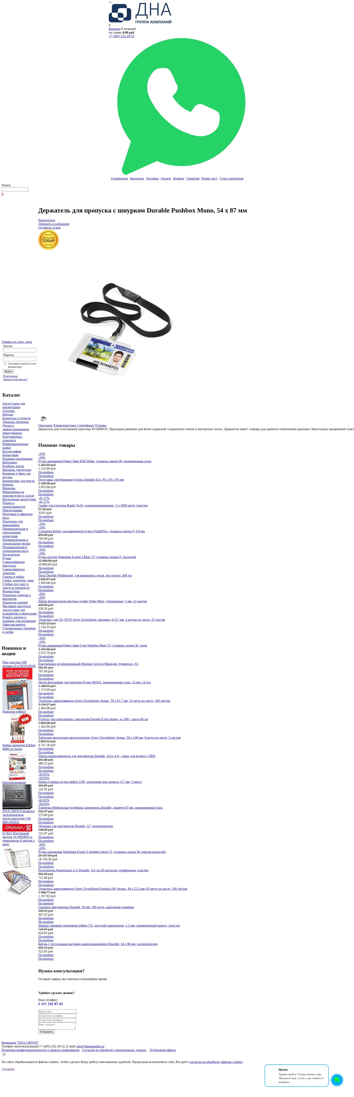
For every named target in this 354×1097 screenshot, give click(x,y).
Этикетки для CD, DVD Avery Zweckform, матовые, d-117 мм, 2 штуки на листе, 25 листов (101, 619)
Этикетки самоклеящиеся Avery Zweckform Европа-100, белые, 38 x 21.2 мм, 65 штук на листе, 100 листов (112, 888)
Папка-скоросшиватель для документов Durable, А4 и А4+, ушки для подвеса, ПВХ (96, 756)
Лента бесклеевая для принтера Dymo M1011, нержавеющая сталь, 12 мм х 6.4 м (94, 682)
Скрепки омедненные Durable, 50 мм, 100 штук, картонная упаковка (86, 907)
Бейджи (7, 414)
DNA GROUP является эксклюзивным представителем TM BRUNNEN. (18, 816)
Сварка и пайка (13, 576)
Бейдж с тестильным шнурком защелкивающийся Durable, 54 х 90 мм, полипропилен (98, 944)
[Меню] (110, 2)
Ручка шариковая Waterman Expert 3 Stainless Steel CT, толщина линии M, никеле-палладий (102, 852)
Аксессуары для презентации (13, 405)
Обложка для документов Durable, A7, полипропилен (75, 826)
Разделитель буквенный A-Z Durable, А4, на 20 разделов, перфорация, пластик (93, 870)
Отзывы (100, 425)
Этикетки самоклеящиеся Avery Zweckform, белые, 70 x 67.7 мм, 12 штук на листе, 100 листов (104, 700)
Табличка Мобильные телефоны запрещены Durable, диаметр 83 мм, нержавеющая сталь (100, 807)
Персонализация (14, 782)
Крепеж (7, 484)
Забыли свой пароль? (15, 379)
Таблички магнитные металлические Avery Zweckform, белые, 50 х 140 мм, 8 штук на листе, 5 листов (109, 737)
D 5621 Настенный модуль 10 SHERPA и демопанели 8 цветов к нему (18, 838)
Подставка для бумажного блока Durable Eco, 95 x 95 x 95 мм (81, 479)
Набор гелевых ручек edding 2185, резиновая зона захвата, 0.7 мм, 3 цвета (90, 782)
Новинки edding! (14, 711)
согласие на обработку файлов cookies (215, 1062)
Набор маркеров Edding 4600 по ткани (18, 747)
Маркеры (8, 488)
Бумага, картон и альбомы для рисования (19, 619)
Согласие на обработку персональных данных (114, 1050)
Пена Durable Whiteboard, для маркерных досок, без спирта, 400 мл (85, 575)
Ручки (6, 558)
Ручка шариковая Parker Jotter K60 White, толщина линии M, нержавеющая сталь (94, 461)
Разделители (11, 554)
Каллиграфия (11, 451)
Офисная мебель (13, 624)
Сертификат (85, 425)
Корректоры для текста (18, 481)
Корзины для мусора (16, 470)
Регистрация (10, 376)
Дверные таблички (15, 422)
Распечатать (46, 220)
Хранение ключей (15, 602)
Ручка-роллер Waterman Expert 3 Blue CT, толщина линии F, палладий (87, 557)
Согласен (8, 1069)
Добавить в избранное (53, 224)
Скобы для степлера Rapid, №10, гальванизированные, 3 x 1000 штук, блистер (93, 505)
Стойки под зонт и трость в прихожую (16, 585)
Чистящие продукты (16, 606)
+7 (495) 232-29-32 (121, 36)
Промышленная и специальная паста (15, 549)
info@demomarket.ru (90, 1046)
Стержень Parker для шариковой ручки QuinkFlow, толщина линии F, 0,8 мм (91, 531)
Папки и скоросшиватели (13, 504)
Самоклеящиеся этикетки (13, 571)
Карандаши (10, 455)
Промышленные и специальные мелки (16, 541)
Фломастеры (11, 591)
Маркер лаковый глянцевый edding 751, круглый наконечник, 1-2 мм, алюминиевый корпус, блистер (109, 925)
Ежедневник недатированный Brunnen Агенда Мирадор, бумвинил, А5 (88, 664)
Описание (45, 425)
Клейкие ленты (13, 466)
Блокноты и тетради (16, 418)
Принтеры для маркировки (12, 523)
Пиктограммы (12, 510)
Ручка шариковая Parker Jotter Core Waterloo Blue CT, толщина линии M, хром (92, 645)
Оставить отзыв (49, 227)
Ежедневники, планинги (12, 438)
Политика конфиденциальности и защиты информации (40, 1050)
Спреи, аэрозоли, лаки (18, 580)
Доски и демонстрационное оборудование (15, 429)
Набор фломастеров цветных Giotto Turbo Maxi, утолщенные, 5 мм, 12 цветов (92, 601)
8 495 (50, 1004)
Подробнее (46, 472)
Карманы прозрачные (17, 458)
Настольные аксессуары (19, 499)
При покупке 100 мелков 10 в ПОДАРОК (19, 664)
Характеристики (64, 425)
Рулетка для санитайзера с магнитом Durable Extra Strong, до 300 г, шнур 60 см (93, 719)
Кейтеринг (9, 462)
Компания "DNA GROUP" (20, 1042)
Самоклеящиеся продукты (13, 563)
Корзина (114, 29)
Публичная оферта (163, 1050)
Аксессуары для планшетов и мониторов (19, 611)
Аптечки (8, 411)
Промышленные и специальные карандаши (15, 532)
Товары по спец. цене (17, 342)
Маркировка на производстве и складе (18, 493)
